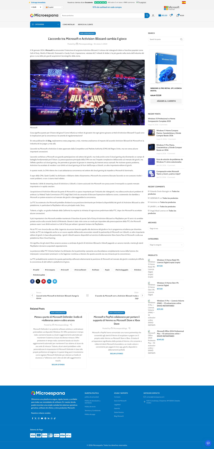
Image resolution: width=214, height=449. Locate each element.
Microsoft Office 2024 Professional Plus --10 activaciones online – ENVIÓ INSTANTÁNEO (170, 333)
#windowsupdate (39, 275)
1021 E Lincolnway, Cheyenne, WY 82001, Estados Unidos (163, 402)
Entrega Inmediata (36, 2)
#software (95, 270)
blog (49, 141)
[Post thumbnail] (151, 134)
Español (50, 7)
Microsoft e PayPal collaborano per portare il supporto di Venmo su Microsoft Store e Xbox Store (116, 320)
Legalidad (117, 405)
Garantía (117, 408)
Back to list (87, 295)
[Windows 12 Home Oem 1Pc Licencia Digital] (151, 289)
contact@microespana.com (155, 397)
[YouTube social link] (42, 418)
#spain (107, 270)
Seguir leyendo (58, 365)
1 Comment (163, 125)
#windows (137, 270)
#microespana (50, 270)
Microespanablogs (86, 44)
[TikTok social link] (54, 418)
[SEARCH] (147, 15)
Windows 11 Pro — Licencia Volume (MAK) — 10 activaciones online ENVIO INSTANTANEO (170, 303)
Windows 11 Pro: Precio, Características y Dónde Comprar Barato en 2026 (169, 147)
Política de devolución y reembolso (92, 402)
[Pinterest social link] (43, 281)
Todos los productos (170, 198)
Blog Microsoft (119, 416)
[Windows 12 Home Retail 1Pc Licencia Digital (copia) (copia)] (151, 268)
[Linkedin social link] (49, 281)
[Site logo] (44, 15)
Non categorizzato (87, 33)
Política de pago (90, 414)
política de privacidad (92, 397)
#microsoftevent (80, 270)
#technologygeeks (121, 270)
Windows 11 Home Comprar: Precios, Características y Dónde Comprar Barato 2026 (168, 133)
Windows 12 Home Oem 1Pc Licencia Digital (168, 284)
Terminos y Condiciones (93, 410)
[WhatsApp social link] (51, 418)
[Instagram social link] (38, 418)
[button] (166, 101)
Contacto (117, 397)
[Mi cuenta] (153, 15)
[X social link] (38, 281)
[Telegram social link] (55, 281)
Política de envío (90, 407)
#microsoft (65, 270)
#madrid (36, 270)
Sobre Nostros (119, 412)
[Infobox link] (174, 7)
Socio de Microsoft (120, 401)
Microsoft (49, 50)
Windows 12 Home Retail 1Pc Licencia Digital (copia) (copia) (168, 261)
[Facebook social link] (32, 281)
